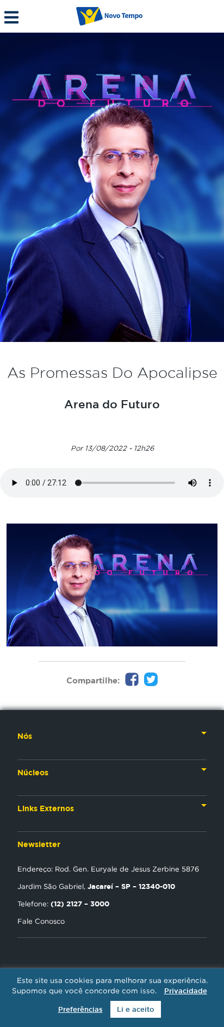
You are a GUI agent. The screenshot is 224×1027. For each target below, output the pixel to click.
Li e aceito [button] (135, 1009)
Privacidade (185, 991)
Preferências (80, 1009)
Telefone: (63, 903)
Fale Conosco (41, 921)
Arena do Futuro (112, 403)
